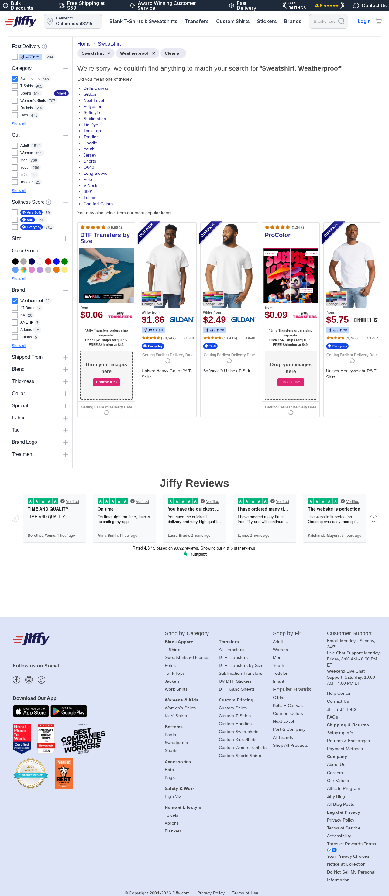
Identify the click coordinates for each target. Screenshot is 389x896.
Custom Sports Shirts (240, 755)
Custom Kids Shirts (238, 739)
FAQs (332, 717)
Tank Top (92, 130)
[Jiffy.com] (20, 21)
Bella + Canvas (288, 705)
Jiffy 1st (30, 57)
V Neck (90, 185)
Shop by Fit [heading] (287, 633)
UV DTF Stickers (235, 681)
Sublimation (95, 118)
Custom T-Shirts (235, 715)
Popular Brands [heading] (292, 689)
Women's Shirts (180, 707)
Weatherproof (134, 53)
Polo (88, 179)
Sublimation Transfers (240, 673)
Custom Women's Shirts (243, 747)
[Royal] (56, 261)
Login (364, 21)
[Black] (15, 261)
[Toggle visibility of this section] (66, 68)
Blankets (173, 831)
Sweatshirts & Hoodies (187, 657)
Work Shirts (176, 689)
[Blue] (15, 269)
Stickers (267, 21)
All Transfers (231, 649)
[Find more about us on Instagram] (29, 680)
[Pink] (31, 269)
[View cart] (378, 21)
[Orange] (56, 269)
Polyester (93, 106)
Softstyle (92, 112)
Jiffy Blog (336, 796)
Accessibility (339, 835)
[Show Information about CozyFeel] (48, 202)
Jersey (90, 155)
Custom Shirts (233, 21)
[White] (39, 261)
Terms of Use (245, 893)
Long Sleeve (96, 173)
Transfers (197, 21)
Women (280, 649)
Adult (278, 641)
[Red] (48, 261)
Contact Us (338, 701)
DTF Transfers (233, 657)
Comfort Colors (98, 203)
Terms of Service (343, 827)
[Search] (341, 21)
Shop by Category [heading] (187, 633)
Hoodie (90, 142)
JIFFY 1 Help (341, 709)
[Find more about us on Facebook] (16, 680)
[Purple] (39, 269)
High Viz (173, 796)
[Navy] (31, 261)
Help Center (339, 693)
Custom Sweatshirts (239, 731)
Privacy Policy (341, 820)
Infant (278, 681)
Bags (170, 777)
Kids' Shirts (176, 715)
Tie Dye (91, 124)
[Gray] (23, 261)
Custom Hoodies (235, 723)
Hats (169, 769)
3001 (88, 191)
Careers (335, 772)
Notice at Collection (346, 864)
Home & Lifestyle (183, 807)
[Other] (23, 269)
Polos (170, 665)
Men (277, 657)
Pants (170, 734)
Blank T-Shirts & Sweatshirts (143, 21)
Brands (292, 21)
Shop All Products (290, 745)
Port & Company (289, 729)
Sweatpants (176, 742)
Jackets (172, 681)
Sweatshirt (93, 53)
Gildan (90, 94)
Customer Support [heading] (349, 633)
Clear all (173, 53)
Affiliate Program (343, 788)
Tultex (89, 197)
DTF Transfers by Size (241, 665)
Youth (89, 148)
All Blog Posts (340, 804)
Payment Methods (345, 748)
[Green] (64, 261)
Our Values (338, 780)
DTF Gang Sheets (237, 689)
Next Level (94, 100)
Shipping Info (340, 732)
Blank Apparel (179, 641)
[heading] (227, 235)
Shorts (90, 161)
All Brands (283, 737)
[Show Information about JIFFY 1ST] (44, 46)
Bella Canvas (96, 88)
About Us (336, 764)
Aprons (172, 823)
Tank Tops (175, 673)
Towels (171, 815)
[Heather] (48, 269)
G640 (89, 167)
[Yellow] (64, 269)
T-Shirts (172, 649)
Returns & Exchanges (348, 740)
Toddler (91, 136)
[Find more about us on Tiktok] (41, 680)
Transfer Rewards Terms (351, 843)
